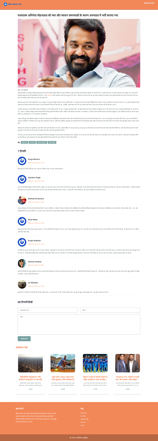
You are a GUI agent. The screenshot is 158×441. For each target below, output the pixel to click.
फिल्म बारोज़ (52, 142)
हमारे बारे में (83, 413)
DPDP (83, 425)
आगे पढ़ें (30, 389)
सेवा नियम (83, 416)
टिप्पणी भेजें (24, 339)
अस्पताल (49, 95)
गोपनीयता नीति (84, 419)
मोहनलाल (24, 142)
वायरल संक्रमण (42, 142)
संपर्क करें (83, 422)
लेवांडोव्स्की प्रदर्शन (149, 3)
